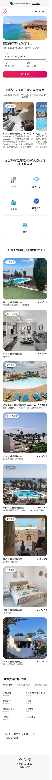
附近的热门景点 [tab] (40, 684)
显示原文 (36, 3)
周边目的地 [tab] (8, 684)
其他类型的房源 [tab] (23, 684)
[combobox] (25, 56)
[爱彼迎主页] (5, 11)
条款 (28, 767)
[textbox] (14, 66)
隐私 (22, 767)
